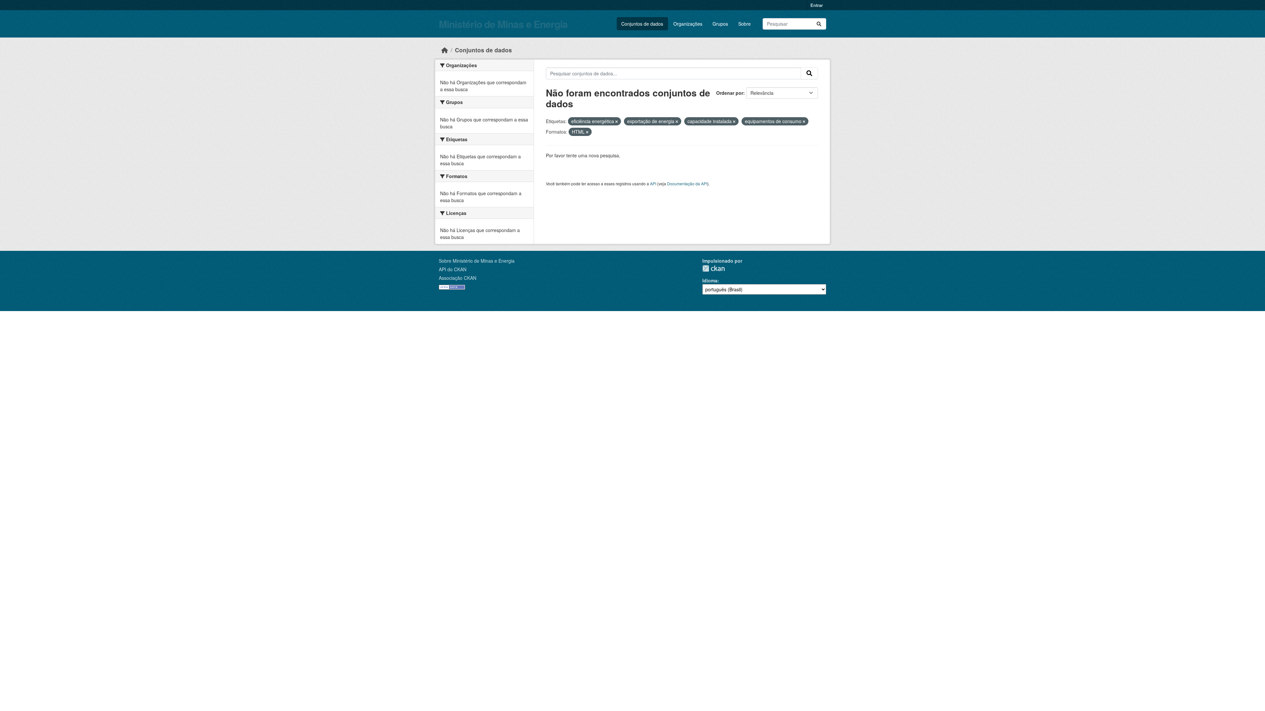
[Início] (444, 50)
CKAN (713, 268)
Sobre (744, 23)
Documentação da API (687, 183)
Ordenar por (729, 93)
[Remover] (616, 121)
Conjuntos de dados (642, 23)
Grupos (720, 23)
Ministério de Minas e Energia (503, 24)
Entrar (816, 5)
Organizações (687, 23)
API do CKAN (452, 269)
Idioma (709, 280)
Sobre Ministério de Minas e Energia (477, 260)
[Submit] (819, 24)
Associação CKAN (457, 278)
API (653, 183)
